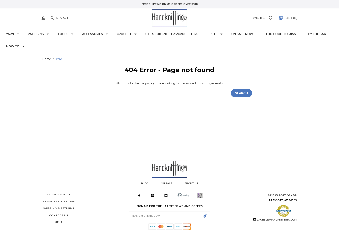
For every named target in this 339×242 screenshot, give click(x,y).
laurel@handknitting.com (277, 219)
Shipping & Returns (58, 208)
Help (59, 222)
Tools (63, 34)
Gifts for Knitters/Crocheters (171, 34)
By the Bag (317, 34)
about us (191, 183)
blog (144, 183)
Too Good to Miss (280, 34)
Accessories (92, 34)
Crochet (124, 34)
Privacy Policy (58, 194)
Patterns (36, 34)
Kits (214, 34)
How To (12, 46)
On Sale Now (242, 34)
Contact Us (58, 215)
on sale (166, 183)
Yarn (10, 34)
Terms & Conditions (59, 201)
